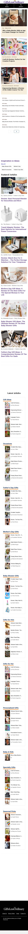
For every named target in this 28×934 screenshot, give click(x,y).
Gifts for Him (8, 620)
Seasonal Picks (9, 811)
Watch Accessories (6, 169)
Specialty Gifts (9, 767)
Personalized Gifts (17, 255)
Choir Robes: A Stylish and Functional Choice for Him (14, 100)
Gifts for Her (8, 664)
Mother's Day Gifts (17, 285)
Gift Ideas (7, 400)
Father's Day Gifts (18, 169)
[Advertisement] (14, 932)
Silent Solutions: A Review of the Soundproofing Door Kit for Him (14, 116)
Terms (17, 913)
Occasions (7, 444)
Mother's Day (17, 166)
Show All (3, 163)
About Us (4, 913)
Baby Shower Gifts (6, 166)
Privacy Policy (11, 913)
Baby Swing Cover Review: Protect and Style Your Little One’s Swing (13, 105)
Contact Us (23, 913)
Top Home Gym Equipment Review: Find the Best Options (13, 111)
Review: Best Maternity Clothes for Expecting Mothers (13, 127)
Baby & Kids (8, 752)
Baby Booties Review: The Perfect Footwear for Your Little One (13, 121)
